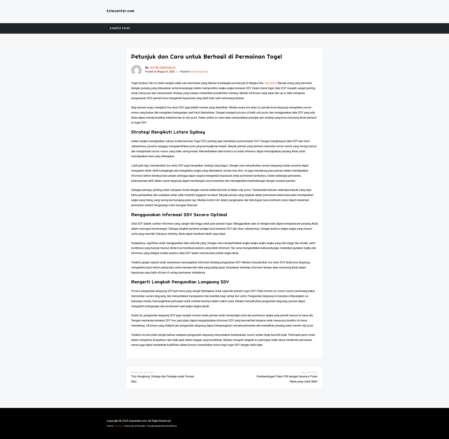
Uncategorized (199, 71)
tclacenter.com (120, 11)
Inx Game (119, 426)
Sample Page (120, 28)
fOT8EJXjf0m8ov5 (162, 67)
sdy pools (270, 83)
